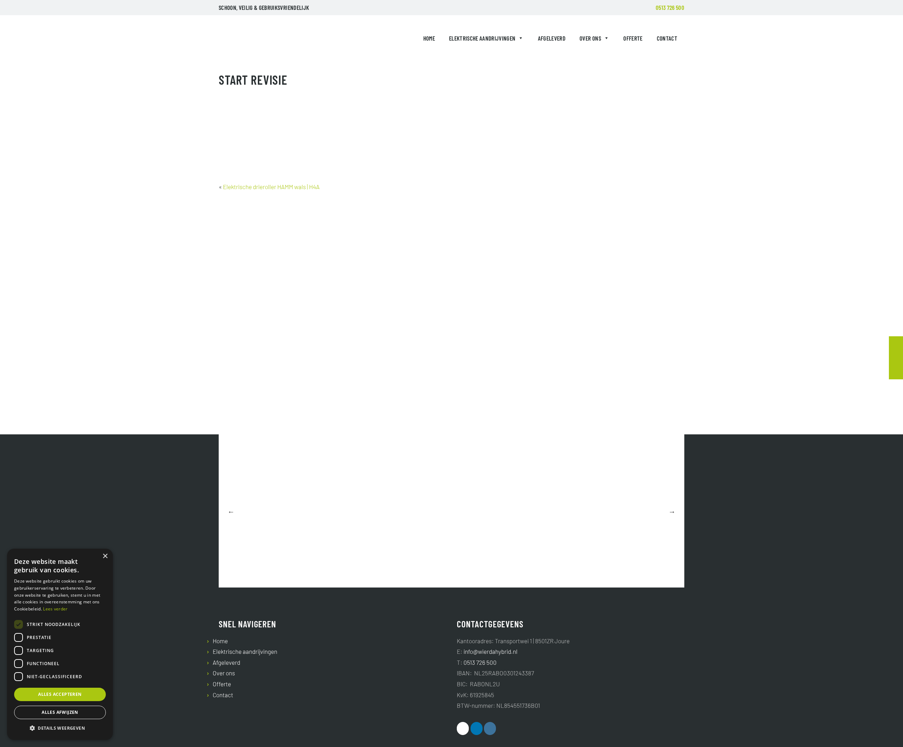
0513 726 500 (670, 7)
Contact (667, 38)
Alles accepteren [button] (59, 694)
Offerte (632, 38)
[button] (60, 728)
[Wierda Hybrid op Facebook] (463, 728)
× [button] (105, 556)
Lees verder (55, 609)
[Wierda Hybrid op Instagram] (490, 728)
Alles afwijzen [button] (60, 712)
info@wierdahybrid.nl (490, 651)
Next (671, 510)
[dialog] (60, 644)
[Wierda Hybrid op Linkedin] (477, 728)
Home (429, 38)
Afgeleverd (551, 38)
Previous (231, 510)
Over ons (590, 38)
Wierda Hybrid (235, 39)
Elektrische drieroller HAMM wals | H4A (271, 186)
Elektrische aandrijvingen (482, 38)
